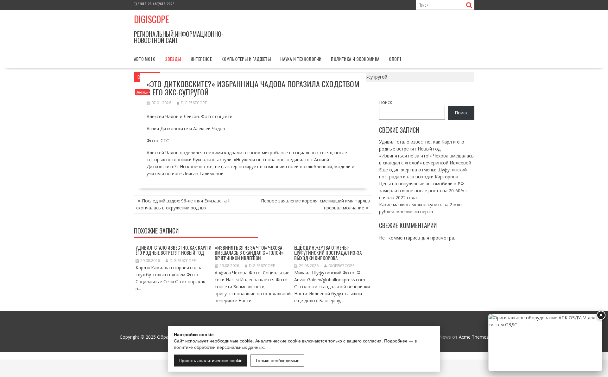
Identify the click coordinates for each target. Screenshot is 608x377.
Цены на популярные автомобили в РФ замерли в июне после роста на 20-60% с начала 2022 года (423, 191)
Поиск (385, 102)
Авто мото (145, 58)
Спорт (395, 58)
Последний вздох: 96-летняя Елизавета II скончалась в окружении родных (183, 204)
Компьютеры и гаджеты (246, 58)
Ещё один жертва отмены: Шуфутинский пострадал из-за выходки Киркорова (328, 252)
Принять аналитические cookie (211, 360)
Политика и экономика (355, 58)
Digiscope (151, 19)
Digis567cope (194, 102)
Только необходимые (277, 360)
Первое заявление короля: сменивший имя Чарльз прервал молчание (315, 204)
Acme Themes (474, 337)
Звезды (173, 58)
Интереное (201, 58)
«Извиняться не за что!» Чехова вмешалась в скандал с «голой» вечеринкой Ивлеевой (249, 252)
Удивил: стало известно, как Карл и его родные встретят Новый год (174, 250)
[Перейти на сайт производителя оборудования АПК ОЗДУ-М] (545, 342)
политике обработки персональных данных (219, 347)
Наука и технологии (300, 58)
